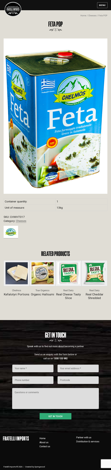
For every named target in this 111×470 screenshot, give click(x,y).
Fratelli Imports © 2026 (12, 467)
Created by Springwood (35, 467)
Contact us (44, 446)
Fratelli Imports (16, 438)
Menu (102, 5)
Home (83, 15)
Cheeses (92, 15)
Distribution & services (87, 441)
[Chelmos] (11, 232)
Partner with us (83, 437)
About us (43, 442)
